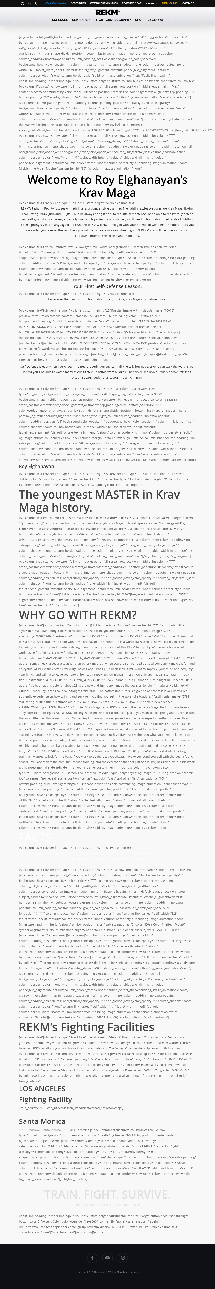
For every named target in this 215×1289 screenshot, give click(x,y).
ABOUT (150, 3)
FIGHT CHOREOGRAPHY (113, 19)
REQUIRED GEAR (132, 3)
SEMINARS (80, 19)
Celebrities (155, 19)
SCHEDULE (60, 19)
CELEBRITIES (78, 3)
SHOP (139, 19)
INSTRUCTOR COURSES (104, 3)
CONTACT (188, 3)
